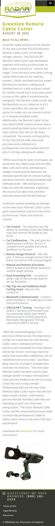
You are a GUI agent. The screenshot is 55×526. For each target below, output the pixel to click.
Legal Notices (10, 511)
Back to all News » (16, 39)
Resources (8, 515)
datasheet (26, 431)
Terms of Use (9, 506)
